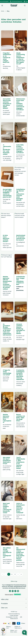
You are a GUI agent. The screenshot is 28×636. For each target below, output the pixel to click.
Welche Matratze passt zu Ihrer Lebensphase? (7, 418)
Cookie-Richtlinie (14, 615)
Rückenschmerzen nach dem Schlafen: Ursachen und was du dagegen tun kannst (20, 104)
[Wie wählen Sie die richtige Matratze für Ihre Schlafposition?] (7, 535)
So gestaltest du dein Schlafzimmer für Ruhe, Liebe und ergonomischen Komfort (7, 329)
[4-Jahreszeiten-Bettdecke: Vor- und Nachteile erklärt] (7, 132)
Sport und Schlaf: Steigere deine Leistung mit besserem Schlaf (7, 508)
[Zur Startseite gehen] (14, 5)
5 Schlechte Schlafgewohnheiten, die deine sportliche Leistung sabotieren (20, 374)
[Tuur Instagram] (13, 591)
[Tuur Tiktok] (15, 591)
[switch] (3, 634)
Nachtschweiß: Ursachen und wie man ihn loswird (20, 238)
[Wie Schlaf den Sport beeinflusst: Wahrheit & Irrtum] (7, 445)
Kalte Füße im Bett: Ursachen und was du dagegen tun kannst (20, 148)
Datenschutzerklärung (14, 614)
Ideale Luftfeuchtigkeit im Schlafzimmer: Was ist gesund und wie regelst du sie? (20, 58)
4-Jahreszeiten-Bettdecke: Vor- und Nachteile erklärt (7, 149)
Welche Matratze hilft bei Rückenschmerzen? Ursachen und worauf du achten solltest (7, 283)
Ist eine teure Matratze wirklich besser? (6, 238)
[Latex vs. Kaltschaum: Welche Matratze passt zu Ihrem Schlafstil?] (21, 491)
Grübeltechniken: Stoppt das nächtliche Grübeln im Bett (20, 280)
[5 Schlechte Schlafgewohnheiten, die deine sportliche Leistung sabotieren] (21, 358)
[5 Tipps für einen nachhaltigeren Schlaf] (7, 358)
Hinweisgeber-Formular (12, 617)
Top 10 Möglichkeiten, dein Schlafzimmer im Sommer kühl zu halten (20, 463)
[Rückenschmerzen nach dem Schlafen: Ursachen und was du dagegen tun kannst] (21, 86)
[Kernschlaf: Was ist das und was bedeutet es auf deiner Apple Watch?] (7, 86)
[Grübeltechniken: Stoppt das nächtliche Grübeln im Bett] (21, 264)
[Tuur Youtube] (18, 591)
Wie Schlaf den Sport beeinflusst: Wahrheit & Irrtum (7, 460)
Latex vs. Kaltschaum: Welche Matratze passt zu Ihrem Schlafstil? (20, 508)
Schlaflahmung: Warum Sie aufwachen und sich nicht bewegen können (20, 195)
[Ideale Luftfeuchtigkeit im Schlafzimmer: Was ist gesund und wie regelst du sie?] (21, 40)
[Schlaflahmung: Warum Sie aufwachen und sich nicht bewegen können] (21, 177)
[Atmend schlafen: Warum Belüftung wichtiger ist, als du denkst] (21, 312)
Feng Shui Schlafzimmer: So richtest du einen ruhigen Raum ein (7, 57)
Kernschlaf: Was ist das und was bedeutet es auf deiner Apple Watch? (7, 103)
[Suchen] (24, 5)
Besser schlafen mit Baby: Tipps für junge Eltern (20, 418)
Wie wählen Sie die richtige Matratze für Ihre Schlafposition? (7, 552)
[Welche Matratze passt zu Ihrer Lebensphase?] (7, 402)
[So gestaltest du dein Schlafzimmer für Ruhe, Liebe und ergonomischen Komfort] (7, 312)
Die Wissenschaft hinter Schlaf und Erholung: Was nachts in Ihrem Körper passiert (20, 554)
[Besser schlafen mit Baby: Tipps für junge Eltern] (21, 402)
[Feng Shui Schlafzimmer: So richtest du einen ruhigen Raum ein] (7, 40)
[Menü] (2, 5)
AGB (21, 617)
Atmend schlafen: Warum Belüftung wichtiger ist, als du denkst (20, 328)
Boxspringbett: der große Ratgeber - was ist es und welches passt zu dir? (7, 193)
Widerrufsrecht (14, 618)
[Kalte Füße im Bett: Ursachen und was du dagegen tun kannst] (21, 132)
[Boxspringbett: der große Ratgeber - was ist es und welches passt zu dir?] (7, 177)
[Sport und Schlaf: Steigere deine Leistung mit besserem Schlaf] (7, 491)
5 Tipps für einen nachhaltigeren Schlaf (7, 372)
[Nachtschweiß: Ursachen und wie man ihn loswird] (21, 223)
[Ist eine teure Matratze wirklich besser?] (7, 223)
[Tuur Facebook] (10, 591)
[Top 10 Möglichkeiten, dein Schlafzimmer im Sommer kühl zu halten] (21, 445)
